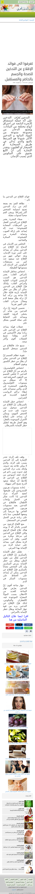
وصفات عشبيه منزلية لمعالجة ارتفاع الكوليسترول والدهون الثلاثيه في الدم (15, 818)
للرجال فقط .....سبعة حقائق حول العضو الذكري (13, 869)
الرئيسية (31, 20)
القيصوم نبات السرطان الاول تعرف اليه (15, 854)
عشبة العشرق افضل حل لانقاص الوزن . (15, 862)
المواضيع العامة (24, 20)
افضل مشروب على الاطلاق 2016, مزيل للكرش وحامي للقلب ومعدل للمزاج (13, 826)
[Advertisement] (17, 42)
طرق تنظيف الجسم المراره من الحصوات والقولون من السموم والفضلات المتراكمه (14, 804)
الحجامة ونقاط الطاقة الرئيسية (17, 810)
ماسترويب (14, 889)
